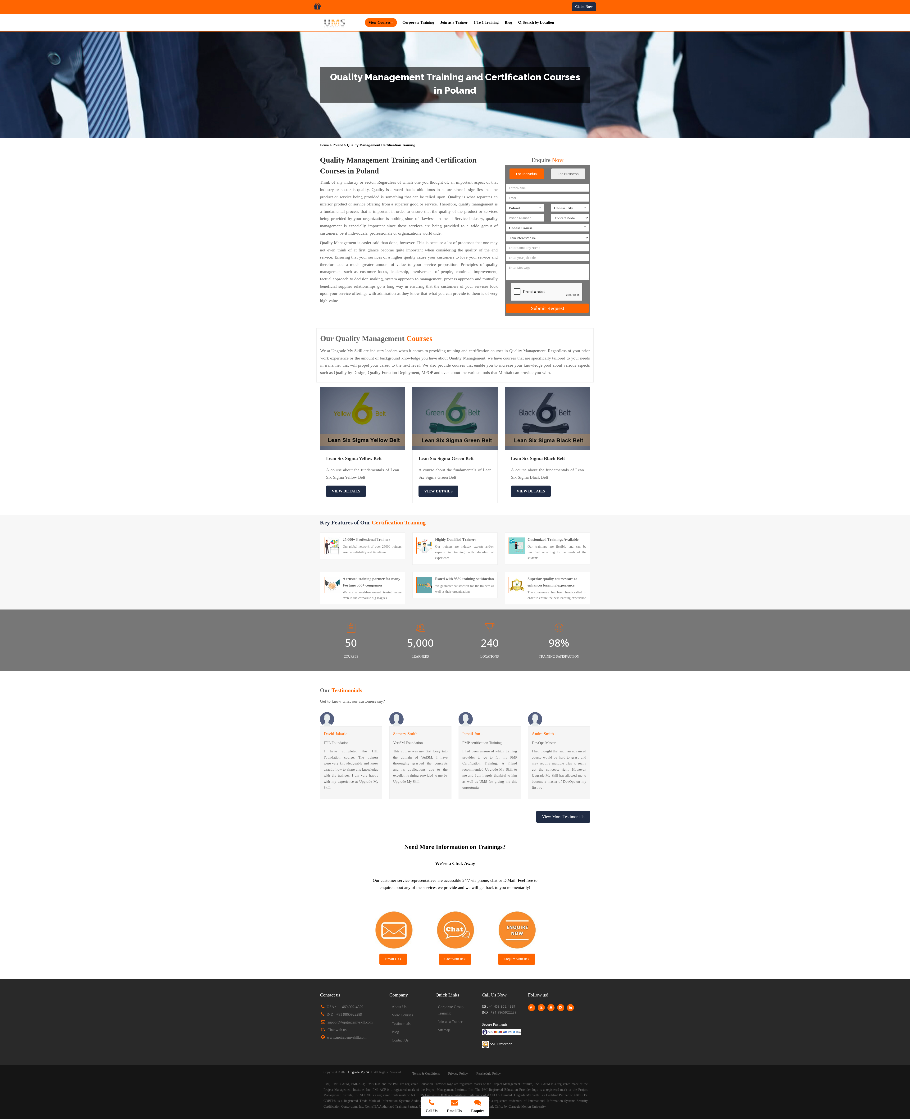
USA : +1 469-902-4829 (345, 1007)
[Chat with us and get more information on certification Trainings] (455, 929)
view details (346, 491)
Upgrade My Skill (360, 1072)
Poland (338, 145)
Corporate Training (418, 22)
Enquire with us (516, 959)
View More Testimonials (563, 816)
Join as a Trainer (454, 22)
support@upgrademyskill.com (350, 1022)
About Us (399, 1007)
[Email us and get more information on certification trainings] (393, 929)
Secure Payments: (495, 1024)
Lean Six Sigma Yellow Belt (354, 458)
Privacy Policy (458, 1073)
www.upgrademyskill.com (346, 1037)
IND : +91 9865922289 (344, 1014)
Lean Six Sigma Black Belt (538, 458)
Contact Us (400, 1040)
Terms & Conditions (426, 1073)
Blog (508, 22)
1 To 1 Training (486, 22)
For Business (568, 173)
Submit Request (547, 308)
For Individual (526, 173)
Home (325, 145)
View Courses (402, 1015)
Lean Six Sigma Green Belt (446, 458)
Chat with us (454, 959)
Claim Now (584, 7)
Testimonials (401, 1024)
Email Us (392, 959)
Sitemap (444, 1030)
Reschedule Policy (488, 1073)
